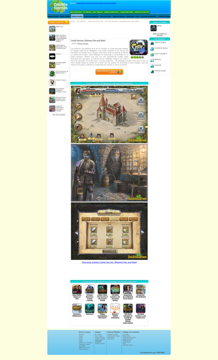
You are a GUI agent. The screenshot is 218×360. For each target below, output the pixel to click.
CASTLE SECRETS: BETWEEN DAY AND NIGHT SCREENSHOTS (109, 84)
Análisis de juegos (112, 334)
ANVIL (81, 337)
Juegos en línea (126, 12)
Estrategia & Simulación (149, 16)
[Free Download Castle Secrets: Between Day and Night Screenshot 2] (109, 173)
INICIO (72, 21)
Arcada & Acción (53, 16)
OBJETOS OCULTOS (95, 21)
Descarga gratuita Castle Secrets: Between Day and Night (109, 262)
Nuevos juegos (85, 332)
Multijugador (75, 12)
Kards (81, 339)
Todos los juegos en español (160, 34)
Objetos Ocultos (142, 12)
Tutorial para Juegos (113, 336)
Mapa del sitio (127, 340)
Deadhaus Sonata (84, 344)
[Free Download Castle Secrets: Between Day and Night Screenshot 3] (109, 231)
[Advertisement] (109, 30)
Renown (81, 334)
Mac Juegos (97, 12)
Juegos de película (119, 16)
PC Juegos (87, 12)
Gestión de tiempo (164, 16)
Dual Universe (83, 349)
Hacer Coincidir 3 (105, 16)
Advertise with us (128, 345)
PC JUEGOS (81, 21)
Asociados (126, 334)
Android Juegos (160, 71)
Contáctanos (126, 342)
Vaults (81, 341)
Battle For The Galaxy (85, 342)
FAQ (124, 343)
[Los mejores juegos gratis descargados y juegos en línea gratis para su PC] (59, 7)
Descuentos (111, 337)
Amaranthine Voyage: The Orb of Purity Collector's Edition (96, 3)
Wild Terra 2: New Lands (84, 348)
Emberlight (82, 346)
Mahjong (158, 59)
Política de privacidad (129, 337)
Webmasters (126, 336)
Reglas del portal (128, 339)
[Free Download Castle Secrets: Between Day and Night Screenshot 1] (109, 114)
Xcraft (81, 336)
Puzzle (137, 16)
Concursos (110, 339)
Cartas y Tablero (65, 16)
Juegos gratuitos (111, 12)
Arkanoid (158, 65)
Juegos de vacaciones (91, 16)
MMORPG (98, 342)
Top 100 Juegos (58, 114)
